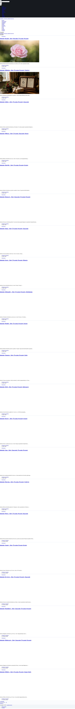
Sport (3, 26)
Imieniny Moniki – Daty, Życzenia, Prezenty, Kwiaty (14, 323)
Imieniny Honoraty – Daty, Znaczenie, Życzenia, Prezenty (15, 197)
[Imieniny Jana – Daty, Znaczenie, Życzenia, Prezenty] (19, 473)
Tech (3, 27)
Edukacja (3, 23)
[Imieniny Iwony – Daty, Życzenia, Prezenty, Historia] (19, 283)
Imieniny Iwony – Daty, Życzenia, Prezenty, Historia (13, 260)
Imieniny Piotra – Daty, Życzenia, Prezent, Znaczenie (14, 513)
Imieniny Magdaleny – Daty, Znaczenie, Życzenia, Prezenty (15, 608)
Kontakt (3, 30)
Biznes (3, 20)
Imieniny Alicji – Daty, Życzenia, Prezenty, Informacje (14, 387)
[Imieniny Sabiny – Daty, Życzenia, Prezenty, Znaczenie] (19, 125)
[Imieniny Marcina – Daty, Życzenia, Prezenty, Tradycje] (19, 505)
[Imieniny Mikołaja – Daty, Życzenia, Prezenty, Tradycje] (19, 93)
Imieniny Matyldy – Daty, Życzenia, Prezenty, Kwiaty (14, 165)
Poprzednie (2, 701)
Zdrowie (3, 29)
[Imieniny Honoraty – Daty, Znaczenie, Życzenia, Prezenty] (19, 220)
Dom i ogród (4, 21)
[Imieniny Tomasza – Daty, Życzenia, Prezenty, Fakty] (19, 378)
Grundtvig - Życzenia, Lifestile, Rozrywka (7, 18)
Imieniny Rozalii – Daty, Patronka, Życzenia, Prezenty (14, 38)
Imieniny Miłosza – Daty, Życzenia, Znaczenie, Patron (14, 133)
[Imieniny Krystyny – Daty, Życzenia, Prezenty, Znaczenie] (19, 600)
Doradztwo (4, 22)
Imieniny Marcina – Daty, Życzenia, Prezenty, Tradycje (14, 482)
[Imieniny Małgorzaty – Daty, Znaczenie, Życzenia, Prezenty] (19, 663)
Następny (1, 703)
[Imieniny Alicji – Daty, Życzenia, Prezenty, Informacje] (19, 410)
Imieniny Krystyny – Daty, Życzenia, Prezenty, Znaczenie (15, 577)
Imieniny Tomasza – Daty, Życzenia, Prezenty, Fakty (14, 355)
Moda (3, 24)
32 (6, 702)
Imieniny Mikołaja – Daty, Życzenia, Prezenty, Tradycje (14, 70)
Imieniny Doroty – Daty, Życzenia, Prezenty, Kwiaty (13, 418)
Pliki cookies (4, 706)
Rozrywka (3, 25)
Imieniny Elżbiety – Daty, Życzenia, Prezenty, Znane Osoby (15, 672)
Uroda (3, 28)
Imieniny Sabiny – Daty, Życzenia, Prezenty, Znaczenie (14, 102)
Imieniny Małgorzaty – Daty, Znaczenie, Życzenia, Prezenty (15, 640)
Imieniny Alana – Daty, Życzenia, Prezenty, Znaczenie (14, 228)
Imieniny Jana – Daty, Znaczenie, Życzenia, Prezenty (14, 450)
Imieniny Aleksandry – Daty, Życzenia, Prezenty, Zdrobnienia (16, 292)
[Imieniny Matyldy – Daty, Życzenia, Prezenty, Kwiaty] (19, 188)
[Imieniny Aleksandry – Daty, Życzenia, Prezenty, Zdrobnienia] (19, 315)
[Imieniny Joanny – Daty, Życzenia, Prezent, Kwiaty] (19, 568)
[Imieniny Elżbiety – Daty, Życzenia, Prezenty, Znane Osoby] (19, 695)
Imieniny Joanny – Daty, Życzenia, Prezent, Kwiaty (13, 545)
